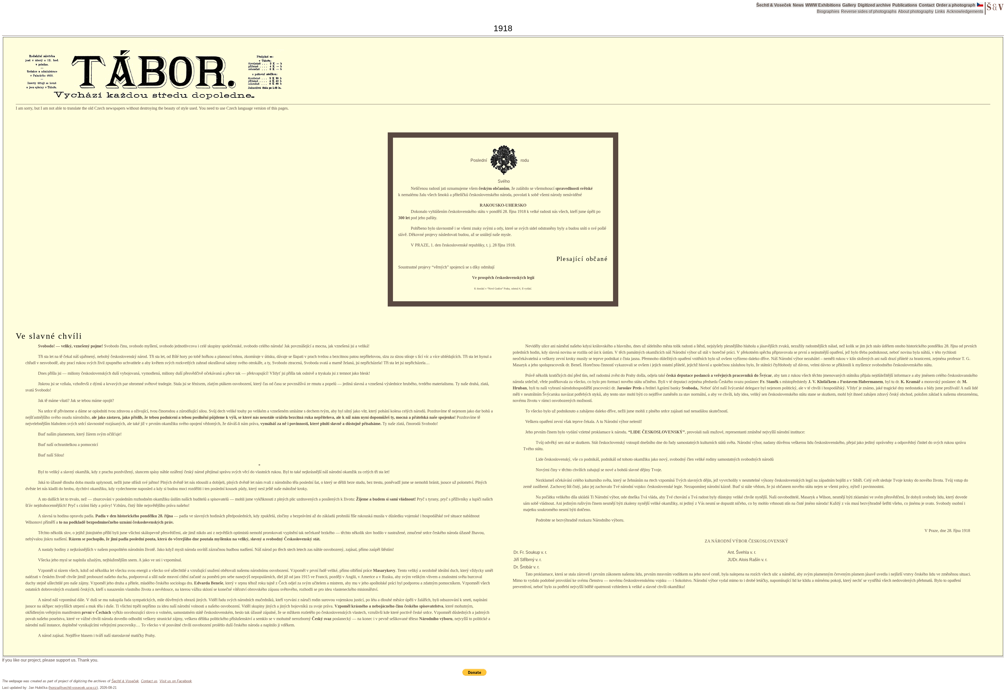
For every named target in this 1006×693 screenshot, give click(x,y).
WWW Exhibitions (823, 5)
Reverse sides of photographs (868, 11)
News (798, 5)
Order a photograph (955, 5)
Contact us (149, 681)
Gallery (849, 5)
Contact (926, 5)
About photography (915, 11)
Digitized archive (874, 5)
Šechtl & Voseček (773, 5)
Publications (904, 5)
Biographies (828, 11)
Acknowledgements (965, 11)
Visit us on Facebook (176, 681)
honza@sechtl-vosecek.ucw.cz (73, 688)
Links (940, 11)
